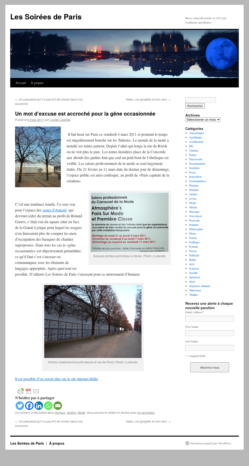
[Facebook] (29, 405)
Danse (192, 155)
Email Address (194, 312)
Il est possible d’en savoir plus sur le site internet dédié (56, 378)
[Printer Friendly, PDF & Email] (28, 390)
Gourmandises (197, 181)
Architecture (196, 142)
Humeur (60, 412)
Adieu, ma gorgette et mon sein (148, 99)
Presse (193, 251)
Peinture (194, 225)
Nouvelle (194, 220)
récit (191, 264)
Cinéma (193, 150)
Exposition (195, 176)
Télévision (195, 290)
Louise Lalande (60, 120)
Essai (192, 172)
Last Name (191, 341)
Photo (192, 233)
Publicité (194, 255)
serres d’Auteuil (54, 209)
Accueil (21, 82)
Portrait (193, 246)
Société (193, 273)
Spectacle (194, 277)
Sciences (194, 268)
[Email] (57, 405)
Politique (194, 242)
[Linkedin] (39, 405)
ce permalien (146, 412)
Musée (193, 207)
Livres (192, 198)
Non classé (195, 216)
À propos (37, 82)
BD (191, 146)
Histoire (193, 185)
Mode (81, 412)
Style (192, 281)
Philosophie (196, 229)
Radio (192, 260)
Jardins (71, 412)
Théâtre (193, 295)
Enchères (194, 168)
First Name (191, 327)
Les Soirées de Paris (46, 16)
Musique (194, 211)
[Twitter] (20, 405)
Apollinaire (195, 137)
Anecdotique (196, 133)
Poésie (193, 238)
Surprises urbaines (200, 286)
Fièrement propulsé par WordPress (210, 443)
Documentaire (197, 163)
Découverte (195, 159)
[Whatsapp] (48, 405)
